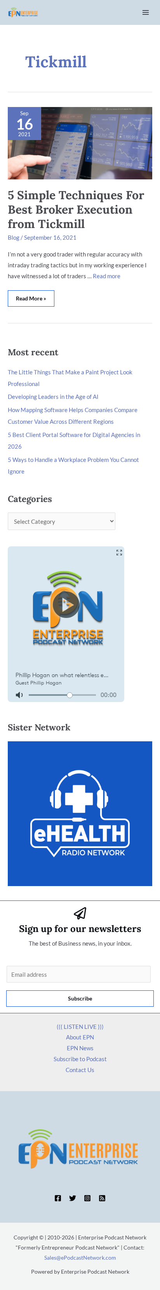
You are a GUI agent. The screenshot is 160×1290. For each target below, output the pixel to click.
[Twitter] (72, 1198)
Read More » (31, 296)
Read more (106, 275)
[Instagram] (87, 1198)
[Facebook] (57, 1198)
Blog (13, 237)
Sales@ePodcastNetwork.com (80, 1257)
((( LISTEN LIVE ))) (80, 1026)
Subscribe (80, 998)
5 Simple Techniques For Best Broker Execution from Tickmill (76, 209)
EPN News (80, 1047)
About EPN (80, 1037)
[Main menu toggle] (145, 12)
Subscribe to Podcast (80, 1058)
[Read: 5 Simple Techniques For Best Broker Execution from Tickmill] (80, 142)
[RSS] (102, 1198)
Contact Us (80, 1069)
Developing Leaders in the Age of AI (53, 396)
